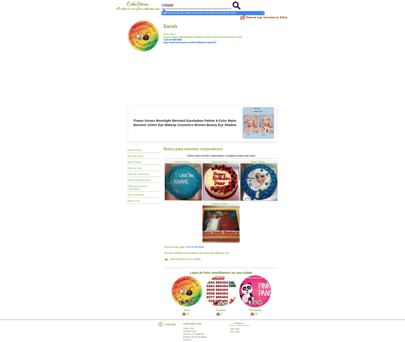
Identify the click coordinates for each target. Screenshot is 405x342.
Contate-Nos (189, 331)
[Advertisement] (202, 80)
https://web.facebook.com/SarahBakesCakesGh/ (189, 42)
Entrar (283, 17)
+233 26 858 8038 (172, 39)
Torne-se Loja (254, 17)
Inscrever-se (270, 17)
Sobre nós (188, 328)
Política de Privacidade (195, 337)
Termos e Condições (194, 334)
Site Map (234, 328)
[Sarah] (143, 51)
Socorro (187, 339)
